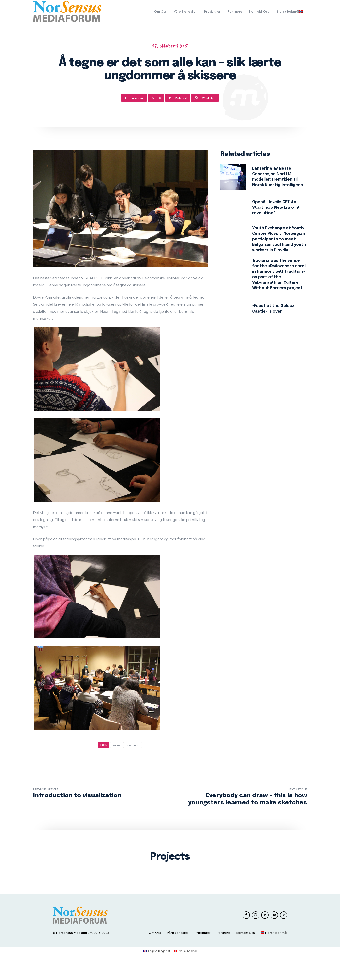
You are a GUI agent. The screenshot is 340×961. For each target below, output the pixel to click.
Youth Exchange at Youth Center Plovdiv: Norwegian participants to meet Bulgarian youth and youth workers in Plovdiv (279, 239)
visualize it (133, 745)
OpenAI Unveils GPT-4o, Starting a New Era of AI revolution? (276, 207)
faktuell (117, 745)
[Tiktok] (283, 915)
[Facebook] (246, 915)
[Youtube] (274, 915)
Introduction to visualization (77, 796)
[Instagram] (255, 915)
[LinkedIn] (265, 915)
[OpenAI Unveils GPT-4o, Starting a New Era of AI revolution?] (233, 208)
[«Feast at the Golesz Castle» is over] (233, 309)
